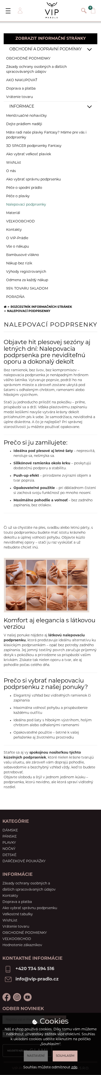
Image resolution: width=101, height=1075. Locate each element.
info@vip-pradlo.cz (37, 979)
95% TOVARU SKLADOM (27, 289)
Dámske (10, 830)
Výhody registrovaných (26, 272)
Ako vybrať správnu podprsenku (33, 179)
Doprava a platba (21, 89)
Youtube (28, 997)
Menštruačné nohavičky (26, 116)
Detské (9, 855)
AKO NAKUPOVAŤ (21, 80)
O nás (11, 171)
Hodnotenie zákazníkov (22, 945)
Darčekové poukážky (24, 861)
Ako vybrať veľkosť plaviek (28, 154)
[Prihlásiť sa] (19, 11)
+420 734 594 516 (34, 969)
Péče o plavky (18, 196)
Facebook (6, 997)
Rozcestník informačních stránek (41, 307)
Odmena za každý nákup (27, 280)
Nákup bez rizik (19, 263)
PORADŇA (15, 297)
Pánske (9, 837)
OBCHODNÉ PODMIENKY (28, 58)
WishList (13, 163)
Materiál (13, 213)
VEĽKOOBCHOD (20, 221)
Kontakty (14, 230)
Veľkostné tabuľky (17, 914)
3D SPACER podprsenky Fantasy (34, 146)
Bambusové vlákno (22, 255)
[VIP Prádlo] (52, 10)
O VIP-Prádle (17, 238)
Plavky (9, 843)
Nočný (8, 849)
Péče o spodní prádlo (24, 188)
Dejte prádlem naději (24, 124)
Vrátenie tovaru (19, 97)
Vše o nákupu (17, 247)
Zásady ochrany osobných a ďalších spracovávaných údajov (36, 69)
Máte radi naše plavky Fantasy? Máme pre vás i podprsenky (46, 135)
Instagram (17, 997)
